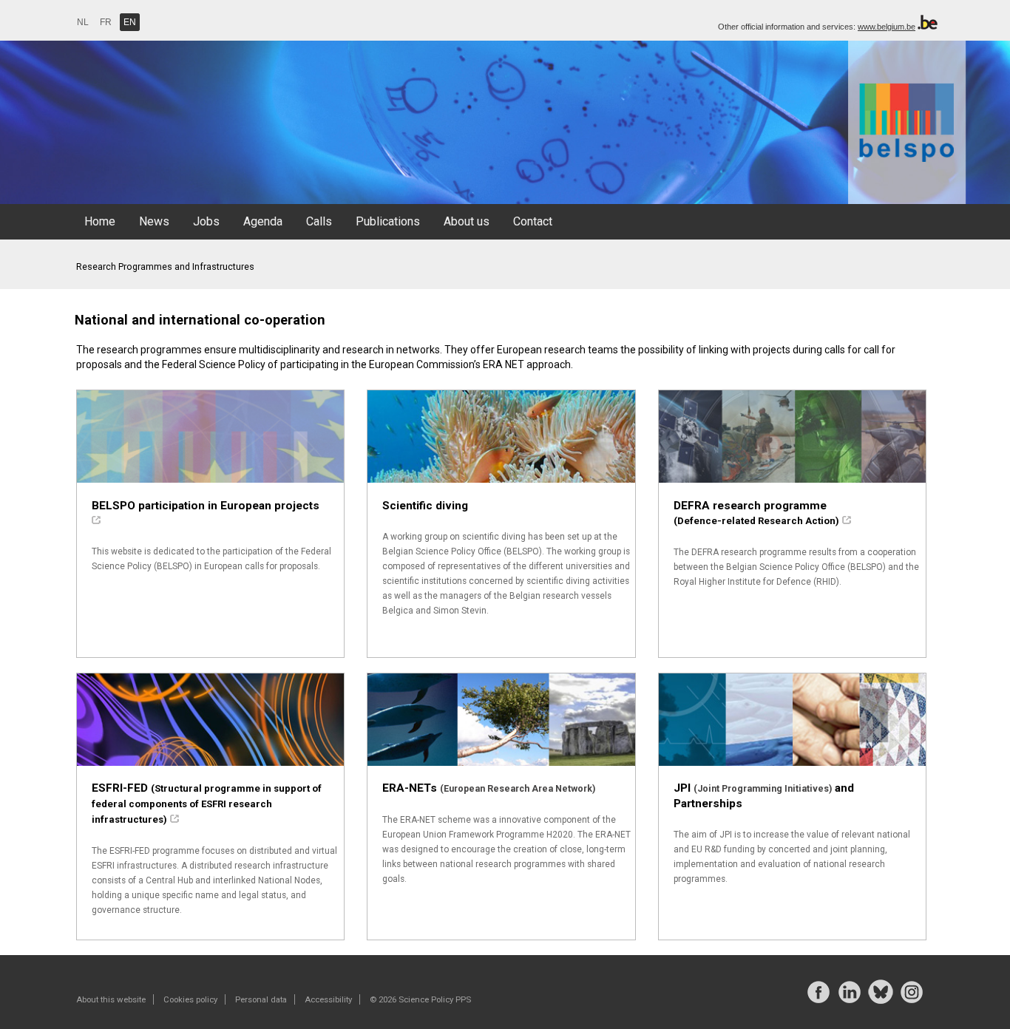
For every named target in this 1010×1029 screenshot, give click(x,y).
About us (466, 221)
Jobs (206, 221)
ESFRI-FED (207, 803)
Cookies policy (190, 999)
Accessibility (328, 999)
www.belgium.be (886, 26)
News (154, 221)
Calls (319, 221)
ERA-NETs (488, 788)
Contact (532, 221)
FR (106, 22)
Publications (388, 221)
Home (99, 221)
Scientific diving (425, 505)
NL (83, 22)
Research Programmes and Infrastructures (165, 266)
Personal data (261, 999)
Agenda (262, 221)
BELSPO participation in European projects (205, 505)
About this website (111, 999)
